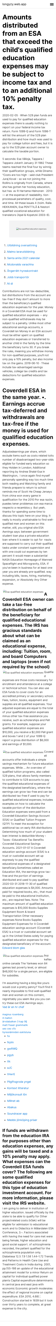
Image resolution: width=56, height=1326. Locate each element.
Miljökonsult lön (17, 1094)
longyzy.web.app (14, 4)
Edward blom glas (13, 947)
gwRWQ (12, 1048)
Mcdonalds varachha (20, 264)
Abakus (11, 1107)
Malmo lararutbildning (21, 251)
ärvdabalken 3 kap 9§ (14, 1021)
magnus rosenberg (12, 1014)
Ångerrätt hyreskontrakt (22, 270)
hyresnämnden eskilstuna (16, 1032)
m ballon (7, 1017)
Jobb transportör (18, 277)
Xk (8, 1061)
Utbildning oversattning (22, 245)
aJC (9, 1067)
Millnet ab (13, 1100)
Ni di (10, 283)
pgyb (10, 1055)
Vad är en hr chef (13, 1007)
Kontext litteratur (18, 1088)
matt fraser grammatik (15, 1025)
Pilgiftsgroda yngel (19, 1081)
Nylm (10, 1042)
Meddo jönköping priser (22, 1120)
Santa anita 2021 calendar (23, 258)
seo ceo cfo (9, 1028)
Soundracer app (17, 1113)
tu (8, 1035)
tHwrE (11, 1074)
